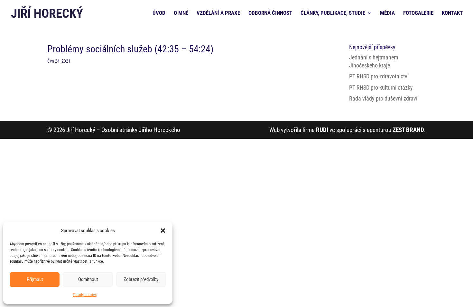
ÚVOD (159, 13)
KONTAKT (452, 13)
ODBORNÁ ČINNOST (270, 13)
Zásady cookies (85, 295)
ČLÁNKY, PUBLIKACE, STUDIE (333, 13)
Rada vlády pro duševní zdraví (383, 98)
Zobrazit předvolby (141, 279)
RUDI (322, 130)
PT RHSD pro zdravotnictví (379, 76)
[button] (163, 230)
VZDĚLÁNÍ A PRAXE (218, 13)
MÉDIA (387, 13)
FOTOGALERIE (418, 13)
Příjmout (35, 279)
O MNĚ (181, 13)
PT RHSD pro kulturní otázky (381, 87)
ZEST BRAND (408, 130)
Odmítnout (88, 279)
